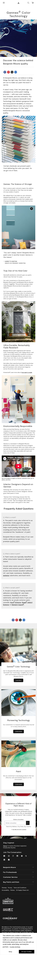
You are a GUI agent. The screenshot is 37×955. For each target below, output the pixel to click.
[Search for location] (28, 823)
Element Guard (18, 605)
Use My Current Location (19, 829)
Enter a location (18, 819)
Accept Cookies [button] (26, 951)
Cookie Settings (15, 947)
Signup (5, 846)
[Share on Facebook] (5, 72)
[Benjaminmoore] (18, 3)
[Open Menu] (3, 3)
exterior (6, 575)
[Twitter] (12, 72)
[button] (31, 208)
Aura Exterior (15, 602)
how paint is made (26, 372)
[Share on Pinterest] (8, 72)
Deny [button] (10, 951)
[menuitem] (4, 855)
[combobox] (15, 823)
